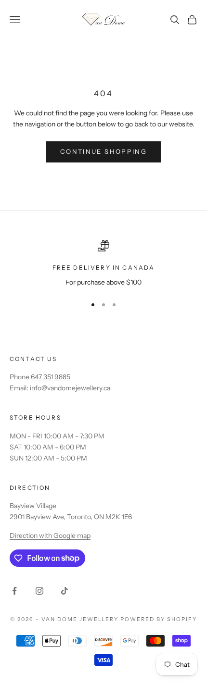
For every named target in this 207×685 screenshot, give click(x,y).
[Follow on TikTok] (64, 591)
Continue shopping (103, 151)
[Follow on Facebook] (14, 591)
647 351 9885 (50, 377)
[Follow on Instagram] (39, 591)
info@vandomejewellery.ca (70, 388)
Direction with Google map (50, 535)
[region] (103, 263)
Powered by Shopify (158, 619)
